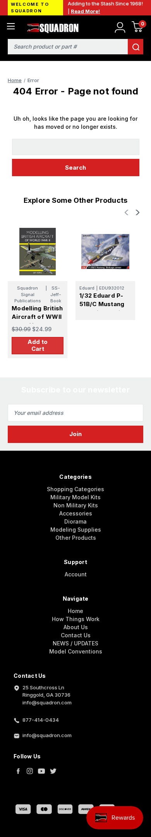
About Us (75, 627)
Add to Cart (37, 345)
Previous (127, 212)
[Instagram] (29, 771)
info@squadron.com (47, 735)
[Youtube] (41, 771)
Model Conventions (75, 651)
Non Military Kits (75, 505)
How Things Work (76, 619)
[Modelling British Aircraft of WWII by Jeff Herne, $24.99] (38, 251)
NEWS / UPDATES (75, 643)
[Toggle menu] (10, 26)
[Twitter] (53, 771)
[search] (135, 46)
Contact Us (76, 635)
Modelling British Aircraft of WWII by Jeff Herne (37, 317)
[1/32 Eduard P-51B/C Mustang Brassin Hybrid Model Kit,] (105, 251)
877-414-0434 (40, 720)
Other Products (75, 537)
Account (76, 574)
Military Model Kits (75, 497)
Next (136, 212)
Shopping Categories (75, 489)
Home (75, 611)
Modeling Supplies (75, 529)
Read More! (85, 11)
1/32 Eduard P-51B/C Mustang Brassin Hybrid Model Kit (101, 308)
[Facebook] (18, 771)
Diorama (75, 521)
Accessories (75, 513)
